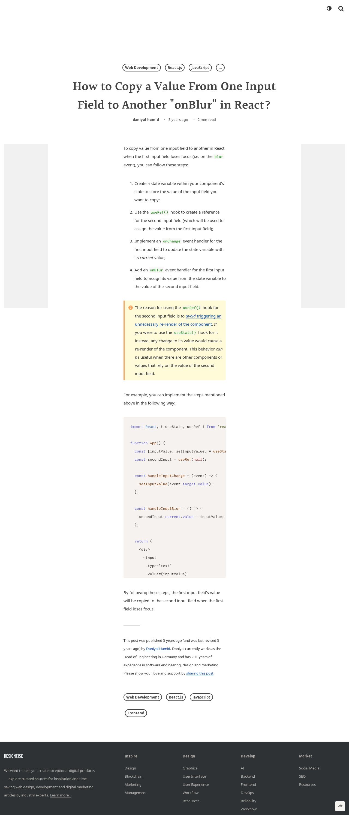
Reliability (248, 800)
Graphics (190, 767)
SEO (302, 776)
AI (242, 767)
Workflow (190, 792)
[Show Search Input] (341, 8)
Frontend (136, 713)
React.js (175, 67)
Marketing (133, 784)
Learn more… (60, 795)
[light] (328, 8)
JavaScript (200, 67)
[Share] (340, 806)
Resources (191, 800)
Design (130, 767)
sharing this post (199, 673)
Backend (248, 776)
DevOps (247, 792)
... (220, 67)
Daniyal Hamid (146, 119)
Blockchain (133, 776)
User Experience (196, 784)
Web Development (141, 67)
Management (136, 792)
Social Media (309, 767)
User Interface (194, 776)
